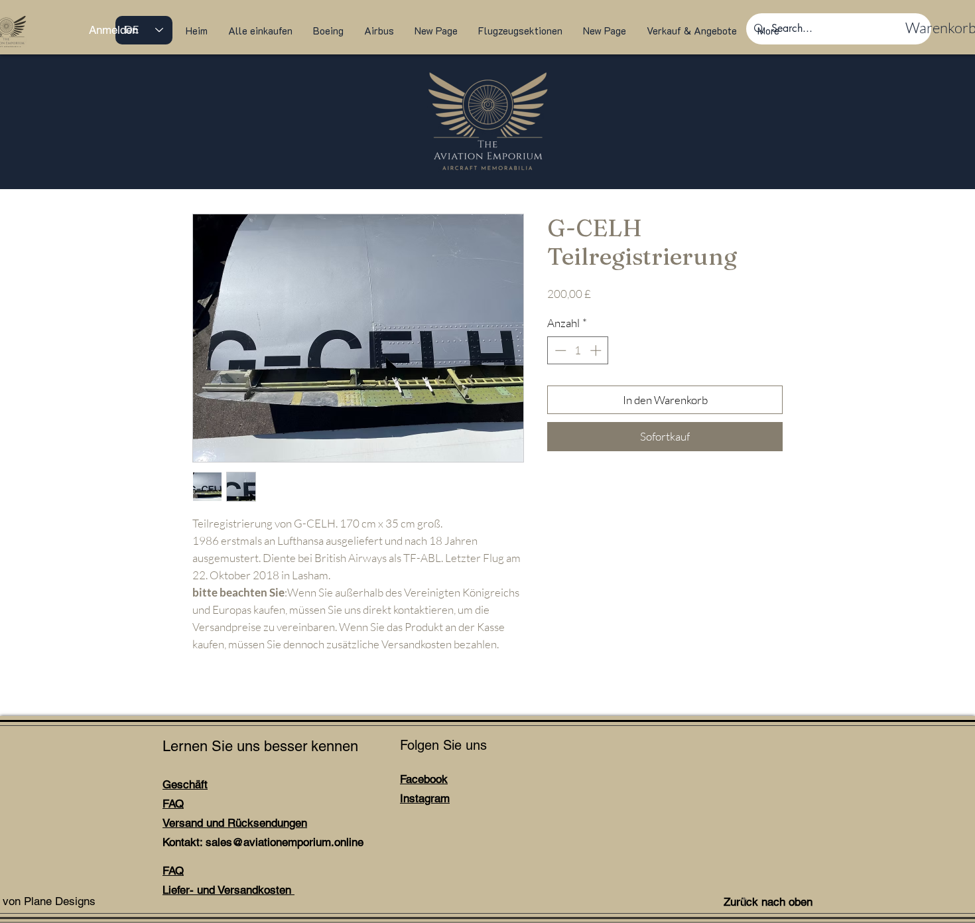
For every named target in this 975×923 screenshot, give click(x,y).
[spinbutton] (578, 350)
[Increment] (597, 350)
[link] (932, 27)
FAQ (173, 803)
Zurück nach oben (768, 901)
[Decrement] (559, 350)
